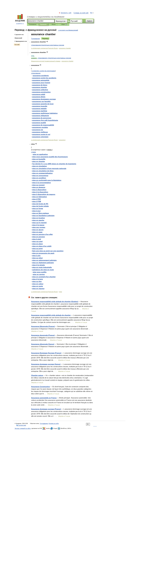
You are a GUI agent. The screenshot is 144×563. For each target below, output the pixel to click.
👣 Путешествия (21, 425)
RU (91, 13)
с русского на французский (68, 30)
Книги (54, 24)
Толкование (35, 38)
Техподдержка (44, 423)
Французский (18, 38)
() (54, 301)
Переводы (43, 24)
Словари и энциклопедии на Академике (45, 17)
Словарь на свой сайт (81, 13)
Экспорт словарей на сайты (23, 428)
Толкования (32, 24)
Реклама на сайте (54, 423)
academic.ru (20, 23)
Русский (17, 44)
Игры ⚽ (64, 24)
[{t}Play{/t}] (47, 41)
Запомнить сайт (66, 13)
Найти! (89, 21)
